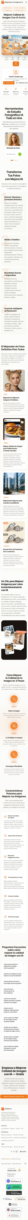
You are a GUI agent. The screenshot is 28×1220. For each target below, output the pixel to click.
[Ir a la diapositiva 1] (12, 160)
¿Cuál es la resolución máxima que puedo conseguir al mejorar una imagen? (12, 1000)
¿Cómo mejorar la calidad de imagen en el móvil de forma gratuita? (11, 1048)
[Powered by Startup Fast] (20, 1198)
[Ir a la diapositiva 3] (15, 160)
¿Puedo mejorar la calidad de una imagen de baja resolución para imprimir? (11, 1038)
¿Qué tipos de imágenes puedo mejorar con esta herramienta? (12, 974)
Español (24, 1151)
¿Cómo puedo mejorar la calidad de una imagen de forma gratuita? (11, 966)
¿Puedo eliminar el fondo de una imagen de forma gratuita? (12, 982)
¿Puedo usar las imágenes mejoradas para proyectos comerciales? (11, 1010)
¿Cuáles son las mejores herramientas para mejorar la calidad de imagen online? (12, 1029)
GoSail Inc (8, 1159)
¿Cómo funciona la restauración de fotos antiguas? (9, 991)
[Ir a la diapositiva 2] (14, 160)
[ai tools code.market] (7, 1198)
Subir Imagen (10, 82)
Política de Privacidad (6, 1163)
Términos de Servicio (16, 1163)
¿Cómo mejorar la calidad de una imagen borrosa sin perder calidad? (11, 1019)
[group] (14, 1151)
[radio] (11, 1151)
